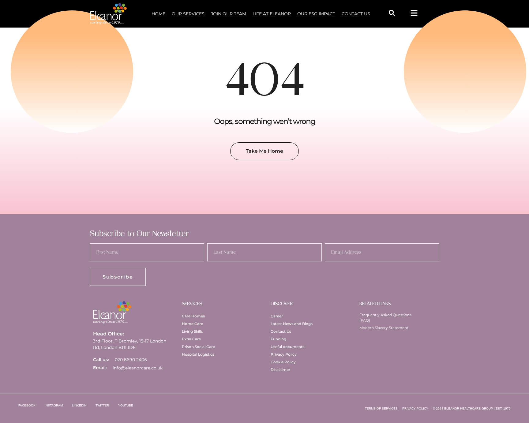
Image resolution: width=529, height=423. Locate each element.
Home (158, 14)
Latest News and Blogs (292, 323)
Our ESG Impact (316, 14)
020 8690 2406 (131, 359)
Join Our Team (228, 14)
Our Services (188, 14)
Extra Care (191, 339)
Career (277, 316)
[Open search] (392, 13)
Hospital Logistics (198, 354)
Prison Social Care (198, 346)
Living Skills (192, 331)
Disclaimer (280, 369)
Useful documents (287, 346)
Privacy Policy (284, 354)
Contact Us (356, 14)
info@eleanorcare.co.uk (138, 368)
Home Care (192, 323)
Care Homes (193, 316)
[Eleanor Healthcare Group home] (108, 13)
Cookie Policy (283, 362)
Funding (278, 339)
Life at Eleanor (272, 14)
